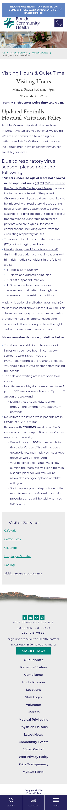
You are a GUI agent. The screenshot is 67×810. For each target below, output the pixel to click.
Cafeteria (10, 530)
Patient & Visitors (18, 53)
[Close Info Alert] (60, 10)
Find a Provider (33, 682)
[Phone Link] (58, 23)
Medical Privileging (33, 719)
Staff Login (33, 697)
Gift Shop (10, 547)
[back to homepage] (3, 52)
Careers (34, 712)
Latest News (33, 734)
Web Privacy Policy (33, 757)
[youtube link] (36, 617)
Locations (33, 689)
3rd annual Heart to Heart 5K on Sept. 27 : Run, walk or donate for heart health (33, 10)
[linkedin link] (30, 617)
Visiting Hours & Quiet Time (23, 573)
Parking (9, 565)
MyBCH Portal (33, 772)
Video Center (33, 749)
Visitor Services (40, 53)
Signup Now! (33, 651)
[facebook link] (25, 617)
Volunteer (33, 704)
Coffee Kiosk (12, 539)
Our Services (33, 660)
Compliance (33, 674)
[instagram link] (42, 617)
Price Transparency (33, 764)
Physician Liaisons (33, 727)
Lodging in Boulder (17, 556)
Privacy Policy (33, 793)
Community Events (33, 742)
